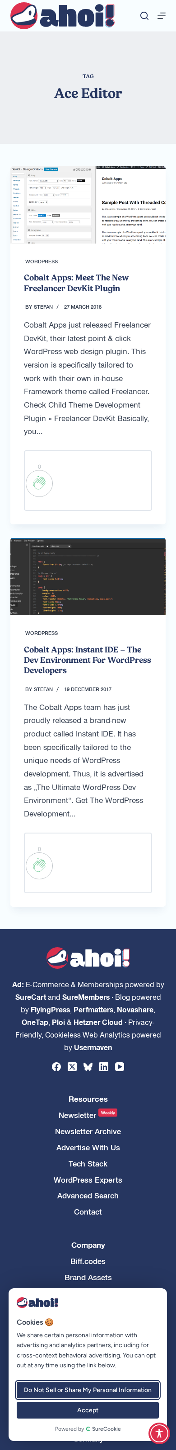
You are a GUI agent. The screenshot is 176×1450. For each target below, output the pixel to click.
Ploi (58, 1022)
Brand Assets (88, 1277)
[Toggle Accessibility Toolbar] (159, 1433)
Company (88, 1245)
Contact (88, 1211)
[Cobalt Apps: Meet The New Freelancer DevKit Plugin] (87, 205)
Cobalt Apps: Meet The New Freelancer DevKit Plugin (76, 282)
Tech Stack (88, 1163)
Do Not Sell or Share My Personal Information (88, 1390)
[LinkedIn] (103, 1066)
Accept (87, 1410)
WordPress (41, 261)
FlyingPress (50, 1009)
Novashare (135, 1009)
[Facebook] (56, 1066)
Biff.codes (88, 1261)
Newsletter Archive (88, 1131)
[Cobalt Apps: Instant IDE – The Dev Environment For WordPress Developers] (87, 576)
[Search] (144, 16)
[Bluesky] (88, 1066)
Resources (88, 1099)
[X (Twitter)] (72, 1066)
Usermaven (93, 1047)
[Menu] (161, 16)
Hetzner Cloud (98, 1022)
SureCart (30, 997)
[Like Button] (39, 483)
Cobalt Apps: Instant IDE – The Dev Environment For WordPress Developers (87, 660)
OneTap (35, 1022)
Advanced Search (88, 1195)
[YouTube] (119, 1066)
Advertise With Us (88, 1147)
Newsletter (87, 1115)
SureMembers (86, 997)
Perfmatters (93, 1009)
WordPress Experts (88, 1180)
